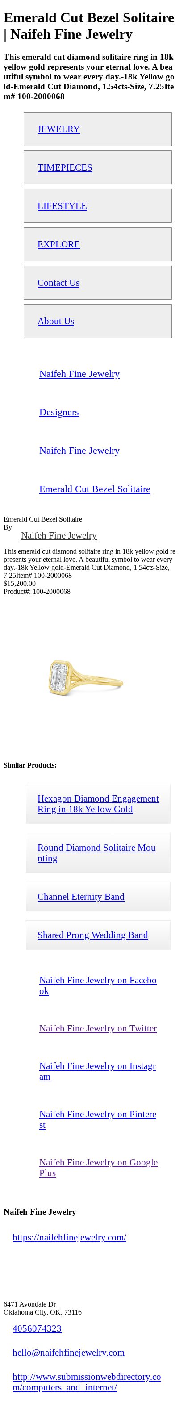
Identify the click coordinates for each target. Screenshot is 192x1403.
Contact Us (58, 282)
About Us (56, 321)
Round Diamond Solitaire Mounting (97, 852)
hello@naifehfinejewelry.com (69, 1352)
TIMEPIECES (65, 167)
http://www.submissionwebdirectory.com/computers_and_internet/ (87, 1381)
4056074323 (37, 1328)
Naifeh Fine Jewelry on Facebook (98, 985)
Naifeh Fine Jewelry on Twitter (98, 1028)
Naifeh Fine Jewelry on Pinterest (97, 1119)
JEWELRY (59, 129)
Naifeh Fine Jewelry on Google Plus (98, 1167)
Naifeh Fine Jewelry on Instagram (97, 1071)
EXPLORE (59, 244)
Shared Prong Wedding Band (93, 935)
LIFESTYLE (62, 205)
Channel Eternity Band (81, 896)
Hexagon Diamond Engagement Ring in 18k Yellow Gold (98, 803)
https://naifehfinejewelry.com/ (69, 1237)
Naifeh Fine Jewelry (59, 535)
